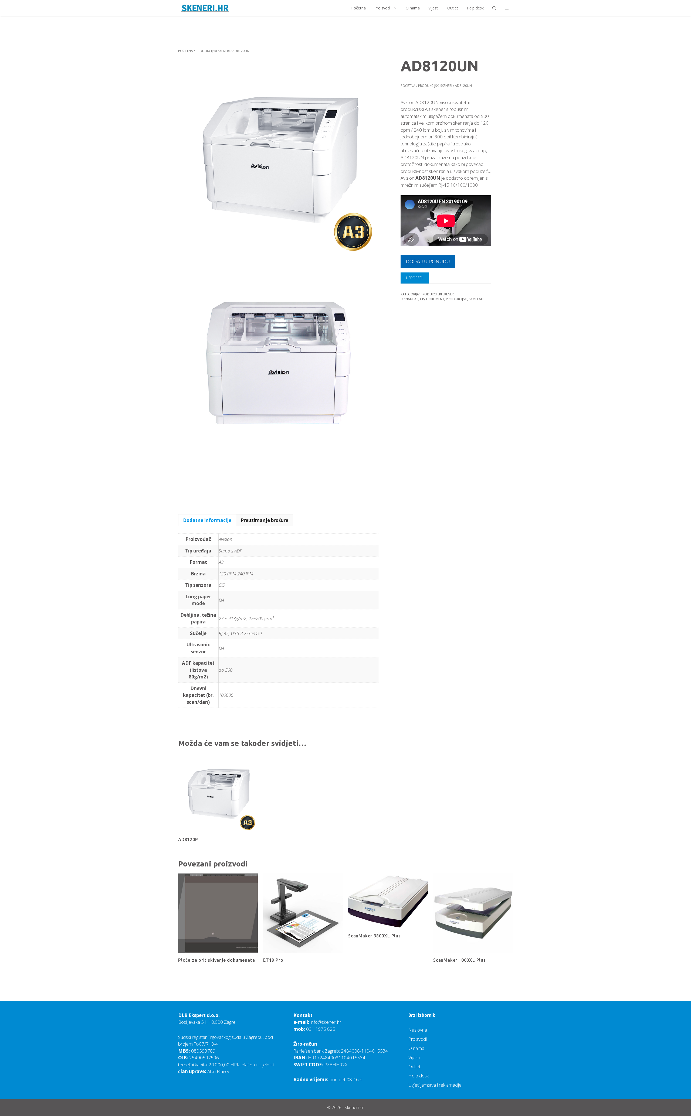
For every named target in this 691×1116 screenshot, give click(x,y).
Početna (358, 8)
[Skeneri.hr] (205, 8)
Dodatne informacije (207, 520)
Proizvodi (382, 8)
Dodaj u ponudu (428, 261)
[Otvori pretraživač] (494, 8)
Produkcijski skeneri (213, 51)
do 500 (225, 670)
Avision (225, 539)
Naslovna (417, 1030)
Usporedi (414, 278)
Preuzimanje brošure (264, 520)
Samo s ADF (230, 551)
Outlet (452, 8)
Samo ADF (477, 299)
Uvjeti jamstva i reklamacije (435, 1085)
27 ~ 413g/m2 (232, 618)
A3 (416, 299)
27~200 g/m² (261, 618)
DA (221, 600)
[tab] (207, 520)
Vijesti (433, 8)
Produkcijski (456, 299)
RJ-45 (224, 633)
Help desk (475, 8)
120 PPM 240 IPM (236, 574)
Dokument (435, 299)
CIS (422, 299)
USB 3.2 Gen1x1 (246, 633)
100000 (226, 695)
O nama (413, 8)
